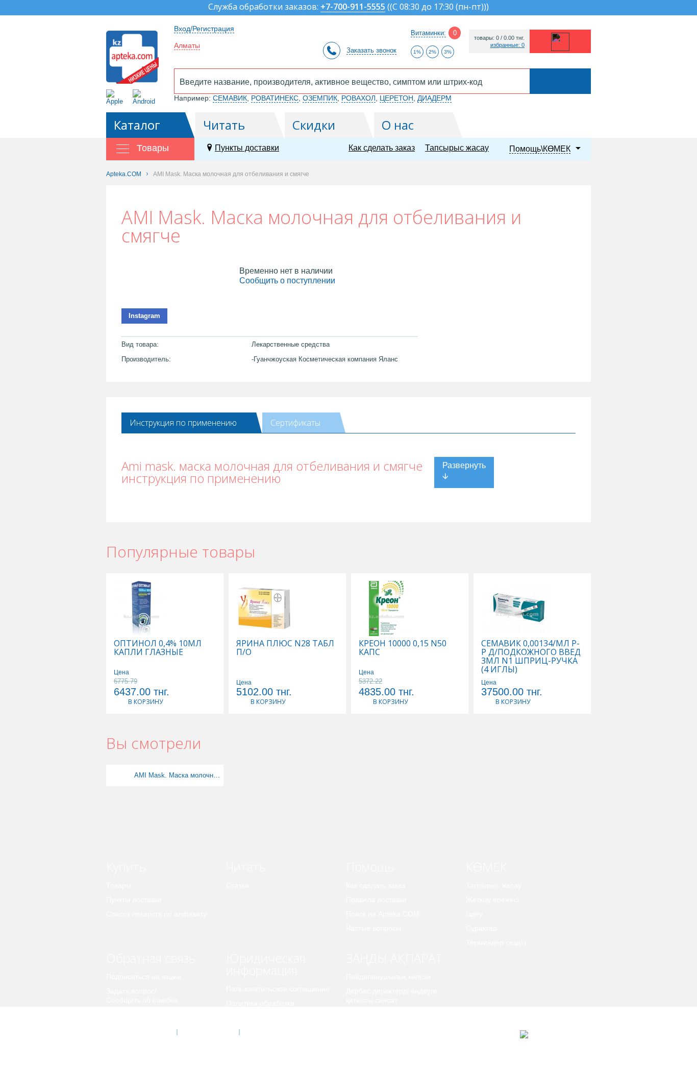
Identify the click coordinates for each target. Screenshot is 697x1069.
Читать (224, 124)
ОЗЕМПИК (320, 98)
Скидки (313, 124)
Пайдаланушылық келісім (388, 977)
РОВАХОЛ (358, 98)
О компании (207, 1032)
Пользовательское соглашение (278, 989)
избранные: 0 (507, 45)
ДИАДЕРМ (434, 98)
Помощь (370, 866)
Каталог (137, 124)
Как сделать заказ (381, 147)
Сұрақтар (481, 928)
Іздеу (474, 914)
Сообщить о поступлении (287, 280)
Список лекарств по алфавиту (156, 914)
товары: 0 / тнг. (499, 38)
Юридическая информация (266, 964)
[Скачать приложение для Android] (146, 97)
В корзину (145, 701)
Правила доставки (376, 899)
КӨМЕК (486, 866)
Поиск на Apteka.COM (382, 914)
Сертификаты (295, 422)
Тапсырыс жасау (457, 147)
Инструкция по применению (183, 422)
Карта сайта (270, 1032)
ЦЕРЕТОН (396, 98)
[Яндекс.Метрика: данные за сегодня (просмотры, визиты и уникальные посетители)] (549, 1034)
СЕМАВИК (230, 98)
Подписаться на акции (143, 977)
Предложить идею (136, 1014)
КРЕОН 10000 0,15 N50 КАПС (402, 648)
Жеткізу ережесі (492, 899)
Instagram (144, 316)
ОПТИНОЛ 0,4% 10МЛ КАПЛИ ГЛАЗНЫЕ (158, 648)
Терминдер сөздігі (496, 942)
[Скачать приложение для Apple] (116, 97)
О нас (398, 124)
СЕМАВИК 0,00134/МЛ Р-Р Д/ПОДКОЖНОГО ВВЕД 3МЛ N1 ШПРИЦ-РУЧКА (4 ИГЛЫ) (531, 656)
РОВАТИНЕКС (274, 98)
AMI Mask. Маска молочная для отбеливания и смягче (177, 775)
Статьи (237, 885)
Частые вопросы (373, 928)
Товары (118, 885)
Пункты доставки (247, 147)
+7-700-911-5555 (352, 7)
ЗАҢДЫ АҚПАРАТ (394, 958)
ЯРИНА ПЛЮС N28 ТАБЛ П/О (285, 648)
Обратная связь (150, 958)
